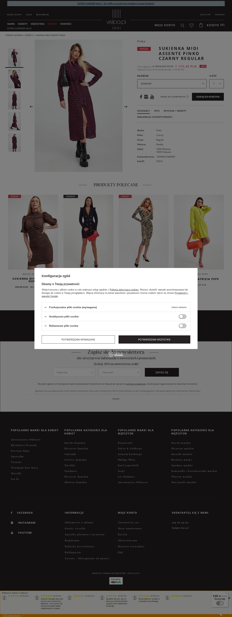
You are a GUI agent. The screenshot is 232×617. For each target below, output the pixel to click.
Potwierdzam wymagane (78, 339)
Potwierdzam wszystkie (154, 339)
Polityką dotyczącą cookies (124, 289)
